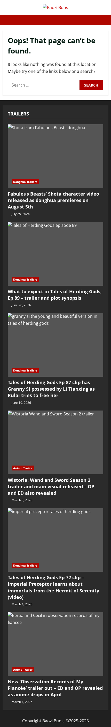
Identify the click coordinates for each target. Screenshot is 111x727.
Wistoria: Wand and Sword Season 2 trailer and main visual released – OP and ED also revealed (51, 486)
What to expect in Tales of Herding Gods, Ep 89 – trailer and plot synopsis (55, 294)
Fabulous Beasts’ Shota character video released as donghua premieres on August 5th (53, 200)
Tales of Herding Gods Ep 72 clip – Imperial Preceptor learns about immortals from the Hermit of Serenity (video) (53, 587)
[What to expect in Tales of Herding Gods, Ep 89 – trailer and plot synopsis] (55, 254)
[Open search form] (106, 20)
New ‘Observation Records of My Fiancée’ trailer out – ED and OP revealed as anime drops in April (55, 688)
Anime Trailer (23, 468)
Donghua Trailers (25, 182)
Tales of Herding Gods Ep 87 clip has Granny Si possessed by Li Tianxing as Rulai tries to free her (51, 388)
